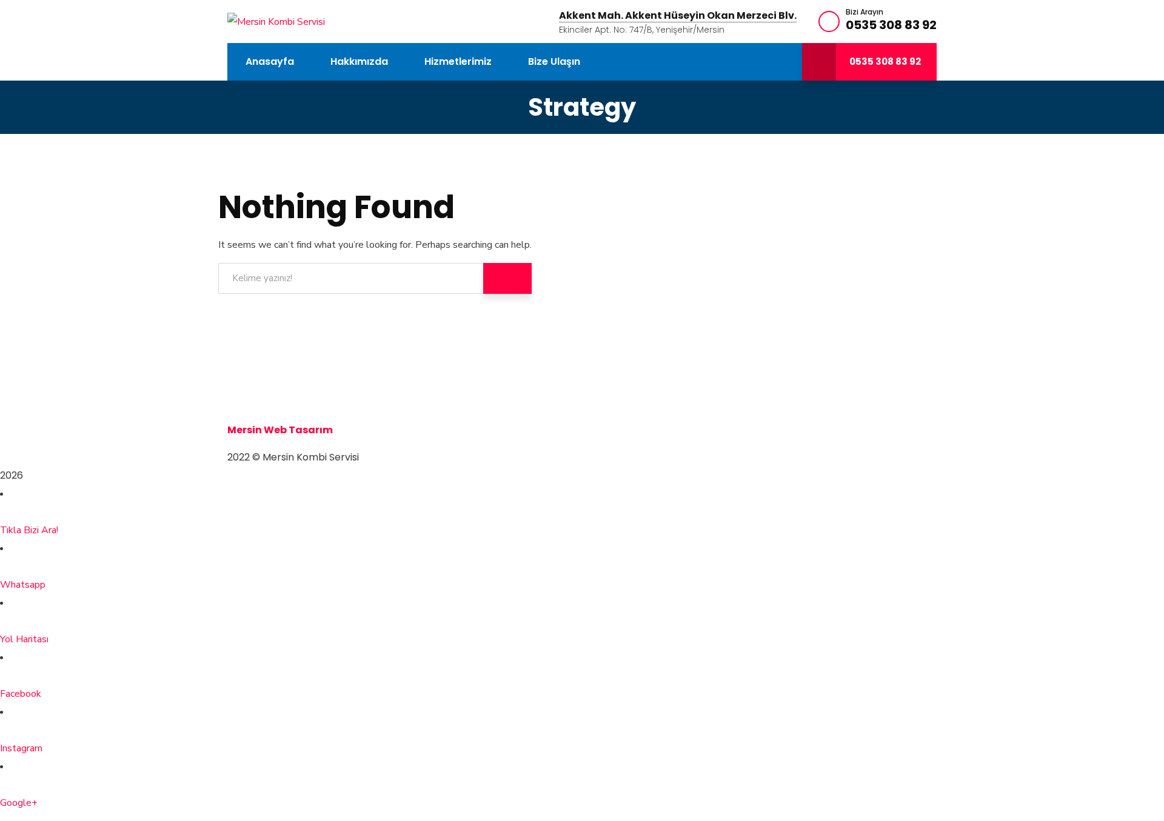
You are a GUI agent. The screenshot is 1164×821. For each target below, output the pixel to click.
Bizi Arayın (864, 12)
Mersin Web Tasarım (280, 430)
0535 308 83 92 (891, 24)
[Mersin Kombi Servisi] (276, 21)
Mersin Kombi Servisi (280, 375)
